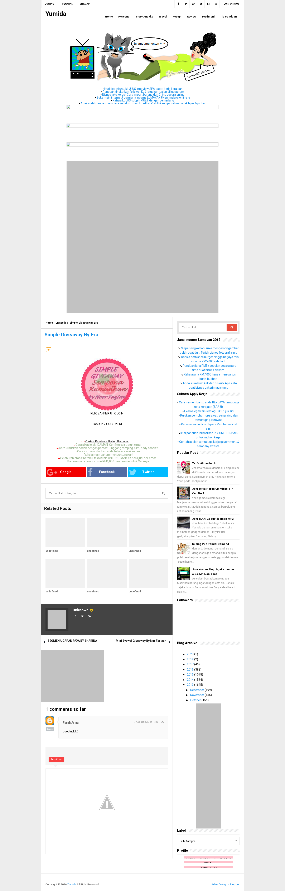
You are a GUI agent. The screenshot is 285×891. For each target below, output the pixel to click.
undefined (51, 550)
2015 (190, 674)
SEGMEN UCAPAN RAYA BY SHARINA (72, 640)
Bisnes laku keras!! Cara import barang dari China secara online (143, 94)
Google (66, 472)
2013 (190, 684)
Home (49, 322)
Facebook (107, 472)
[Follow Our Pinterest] (216, 4)
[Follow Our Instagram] (208, 4)
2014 (190, 679)
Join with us (232, 4)
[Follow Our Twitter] (186, 4)
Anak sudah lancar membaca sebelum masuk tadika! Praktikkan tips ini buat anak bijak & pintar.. (143, 103)
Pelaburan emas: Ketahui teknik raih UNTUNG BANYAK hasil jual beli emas (108, 458)
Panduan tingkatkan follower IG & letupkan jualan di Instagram (143, 91)
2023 (190, 654)
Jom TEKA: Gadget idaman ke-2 (212, 518)
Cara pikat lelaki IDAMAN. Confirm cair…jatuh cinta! (108, 444)
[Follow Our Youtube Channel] (201, 4)
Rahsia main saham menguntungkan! (108, 454)
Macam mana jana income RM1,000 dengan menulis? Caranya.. (108, 461)
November (197, 695)
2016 (190, 669)
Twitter (148, 472)
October (196, 700)
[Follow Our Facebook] (178, 4)
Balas (50, 729)
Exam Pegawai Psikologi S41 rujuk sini (209, 411)
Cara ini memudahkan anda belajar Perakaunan (108, 451)
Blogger (235, 884)
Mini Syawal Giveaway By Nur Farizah (141, 640)
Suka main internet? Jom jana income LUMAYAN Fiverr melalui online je (143, 97)
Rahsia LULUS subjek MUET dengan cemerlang (143, 100)
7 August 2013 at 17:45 (146, 722)
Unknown (80, 610)
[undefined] (65, 532)
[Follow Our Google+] (193, 4)
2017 (190, 664)
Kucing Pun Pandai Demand (210, 544)
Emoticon (56, 759)
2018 (190, 659)
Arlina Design (219, 884)
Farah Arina (71, 722)
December (197, 690)
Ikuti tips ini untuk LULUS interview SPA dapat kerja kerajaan (143, 88)
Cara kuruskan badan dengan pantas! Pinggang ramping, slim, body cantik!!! (108, 448)
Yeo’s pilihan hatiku (204, 463)
